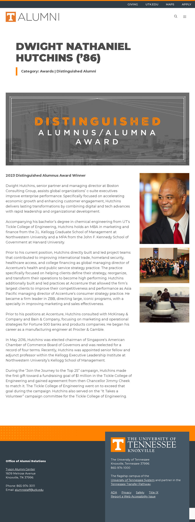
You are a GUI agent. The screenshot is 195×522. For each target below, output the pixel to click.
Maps (170, 4)
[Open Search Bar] (175, 17)
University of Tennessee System (133, 480)
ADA (114, 492)
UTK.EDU (151, 4)
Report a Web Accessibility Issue (133, 496)
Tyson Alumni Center (20, 469)
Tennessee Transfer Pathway (131, 484)
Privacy (126, 492)
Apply (186, 4)
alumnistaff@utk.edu (29, 490)
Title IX (153, 492)
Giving (133, 4)
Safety (140, 492)
